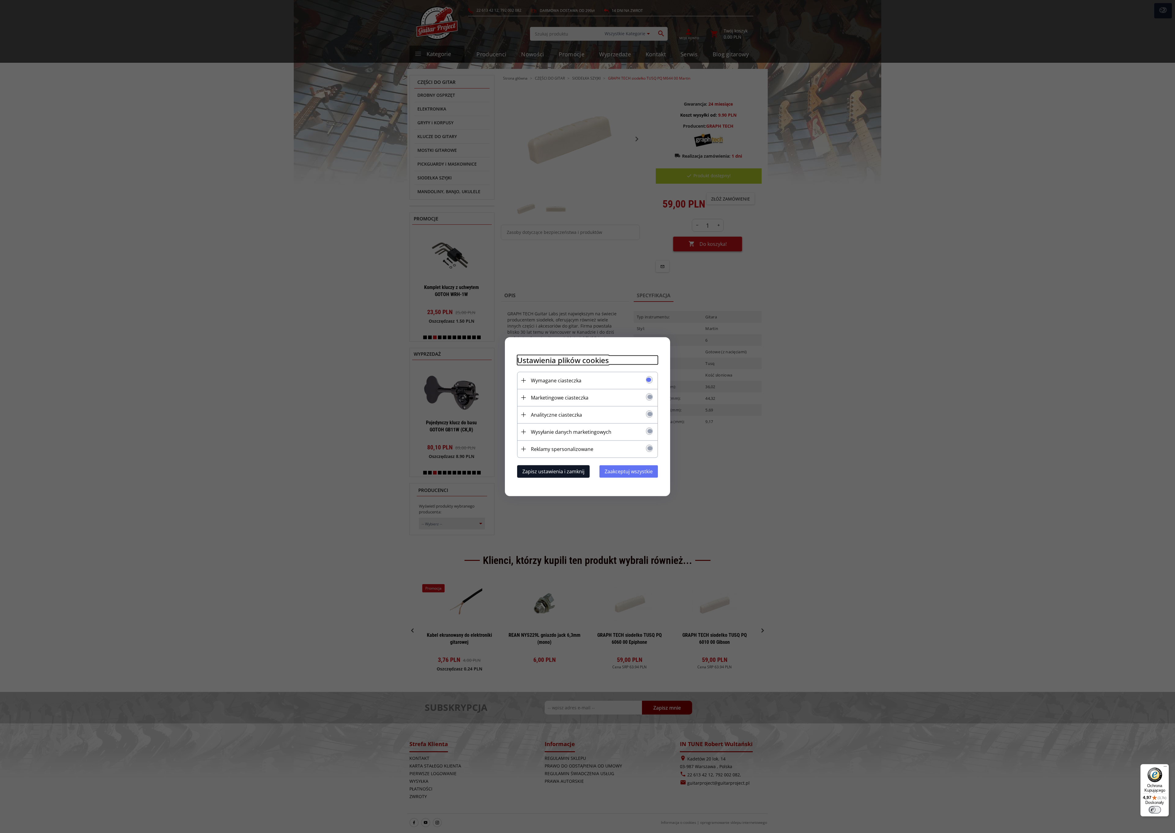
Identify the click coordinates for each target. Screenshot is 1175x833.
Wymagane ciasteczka (556, 380)
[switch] (1155, 809)
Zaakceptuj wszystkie (629, 471)
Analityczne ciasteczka (556, 414)
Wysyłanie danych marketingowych (571, 431)
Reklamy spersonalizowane (562, 448)
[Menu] (1165, 767)
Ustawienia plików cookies (563, 359)
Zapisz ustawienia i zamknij (553, 471)
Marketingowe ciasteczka (559, 397)
